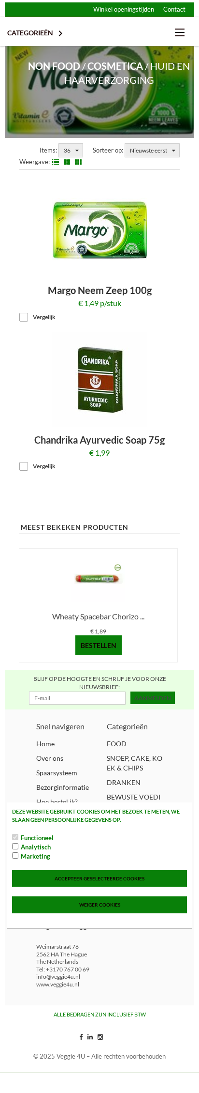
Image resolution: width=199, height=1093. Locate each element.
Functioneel (37, 838)
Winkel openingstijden (123, 9)
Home (45, 743)
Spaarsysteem (56, 773)
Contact (174, 9)
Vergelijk (44, 317)
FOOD (117, 743)
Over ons (49, 758)
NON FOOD (54, 66)
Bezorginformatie (62, 787)
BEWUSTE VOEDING (133, 802)
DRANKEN (124, 782)
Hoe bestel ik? (57, 802)
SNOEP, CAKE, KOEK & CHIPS (134, 763)
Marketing (35, 856)
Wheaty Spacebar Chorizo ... (98, 616)
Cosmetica (115, 66)
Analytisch (36, 847)
